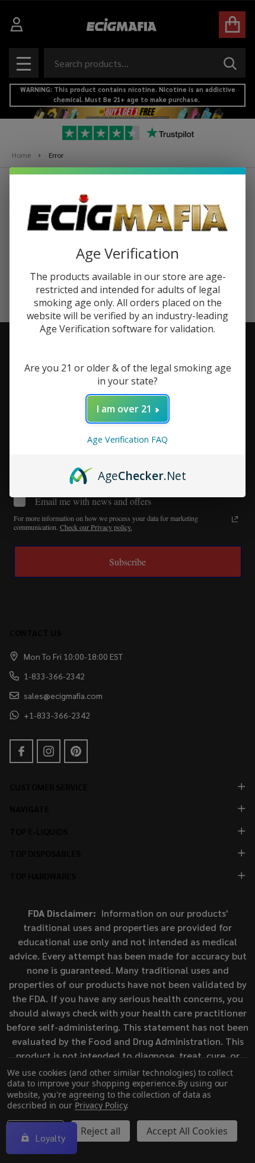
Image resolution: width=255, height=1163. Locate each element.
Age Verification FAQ (127, 439)
